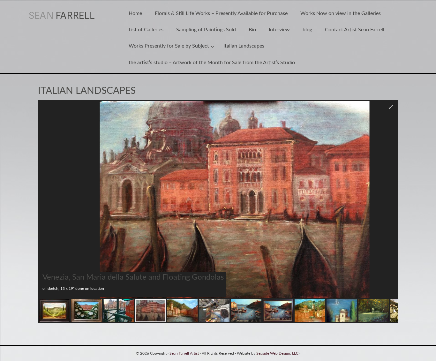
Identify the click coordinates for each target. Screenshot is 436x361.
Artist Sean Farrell (69, 15)
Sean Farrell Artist (184, 353)
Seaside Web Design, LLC (277, 353)
